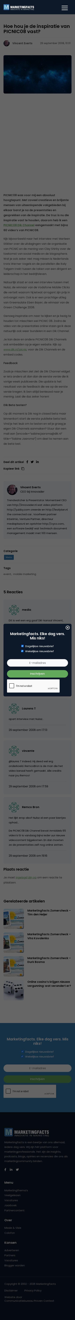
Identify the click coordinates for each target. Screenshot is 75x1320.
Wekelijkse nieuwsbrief (39, 651)
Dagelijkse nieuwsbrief (39, 646)
